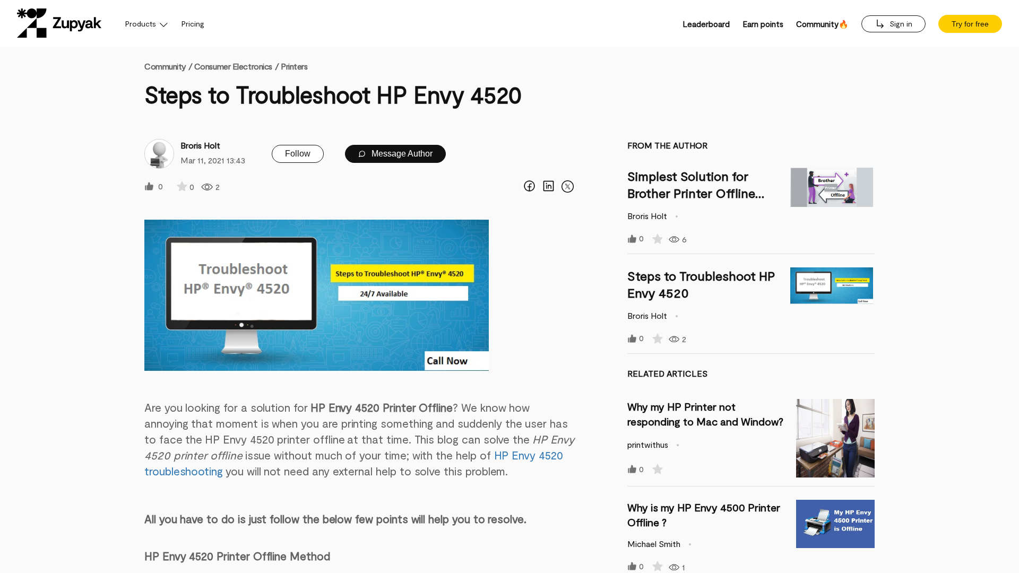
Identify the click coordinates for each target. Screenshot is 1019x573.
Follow (297, 153)
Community (168, 66)
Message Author (401, 153)
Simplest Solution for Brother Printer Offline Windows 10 (691, 193)
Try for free (970, 24)
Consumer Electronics (233, 66)
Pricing (193, 23)
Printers (294, 66)
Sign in (899, 23)
